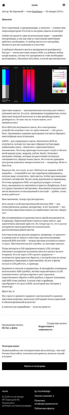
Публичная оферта (44, 408)
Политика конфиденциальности (46, 402)
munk (35, 5)
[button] (64, 5)
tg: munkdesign (42, 391)
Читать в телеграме (34, 366)
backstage (37, 11)
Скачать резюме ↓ (44, 396)
